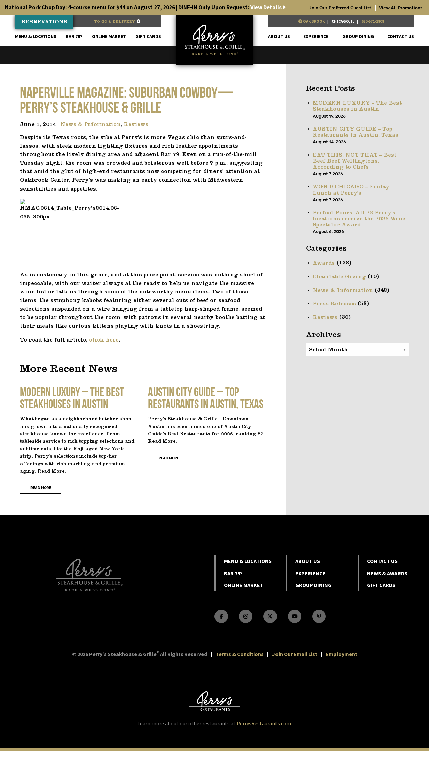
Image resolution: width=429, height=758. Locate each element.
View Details (144, 7)
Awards (324, 263)
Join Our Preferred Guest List (340, 8)
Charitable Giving (339, 277)
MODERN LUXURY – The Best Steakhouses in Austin (357, 106)
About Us (279, 36)
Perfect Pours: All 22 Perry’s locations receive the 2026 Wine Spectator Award (359, 219)
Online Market (109, 36)
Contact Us (400, 36)
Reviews (136, 124)
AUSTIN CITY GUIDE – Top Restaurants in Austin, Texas (356, 132)
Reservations (44, 22)
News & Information (90, 124)
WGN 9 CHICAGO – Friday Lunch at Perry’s (351, 190)
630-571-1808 (372, 21)
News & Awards (387, 573)
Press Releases (334, 304)
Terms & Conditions (240, 654)
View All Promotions (400, 8)
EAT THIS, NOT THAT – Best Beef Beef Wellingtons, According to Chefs (354, 161)
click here (104, 340)
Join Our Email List (294, 654)
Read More (40, 488)
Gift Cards (148, 36)
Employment (341, 654)
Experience (315, 36)
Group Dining (358, 36)
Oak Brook (313, 21)
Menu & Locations (35, 36)
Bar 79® (74, 36)
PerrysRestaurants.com (264, 723)
